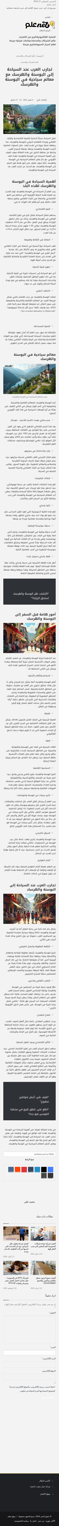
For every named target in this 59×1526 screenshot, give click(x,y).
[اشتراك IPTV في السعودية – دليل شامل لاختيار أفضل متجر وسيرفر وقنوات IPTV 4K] (15, 1268)
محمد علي (41, 100)
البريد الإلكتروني (49, 1359)
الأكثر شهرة (50, 1521)
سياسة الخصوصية (21, 1521)
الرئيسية (40, 56)
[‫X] (44, 1169)
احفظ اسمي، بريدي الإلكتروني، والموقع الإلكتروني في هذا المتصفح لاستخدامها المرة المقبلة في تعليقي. (32, 1389)
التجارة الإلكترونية (46, 37)
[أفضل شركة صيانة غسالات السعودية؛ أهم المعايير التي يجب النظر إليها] (43, 1233)
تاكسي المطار (44, 1481)
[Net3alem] (40, 25)
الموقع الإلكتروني (49, 1371)
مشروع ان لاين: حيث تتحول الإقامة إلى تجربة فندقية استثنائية (31, 8)
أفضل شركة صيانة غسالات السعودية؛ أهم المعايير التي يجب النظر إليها (43, 1246)
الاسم (53, 1347)
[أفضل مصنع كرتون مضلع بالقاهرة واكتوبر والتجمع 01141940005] (43, 1268)
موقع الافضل (45, 1494)
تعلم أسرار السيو (46, 44)
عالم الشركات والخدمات (43, 41)
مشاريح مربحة (30, 44)
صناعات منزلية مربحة (20, 41)
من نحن (41, 1521)
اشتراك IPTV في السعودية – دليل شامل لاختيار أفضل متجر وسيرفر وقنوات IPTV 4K (16, 1280)
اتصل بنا (33, 1521)
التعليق (52, 1313)
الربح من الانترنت (27, 37)
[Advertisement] (29, 1439)
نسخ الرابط (29, 1159)
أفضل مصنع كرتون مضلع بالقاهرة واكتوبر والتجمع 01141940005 (46, 1280)
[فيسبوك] (50, 1169)
